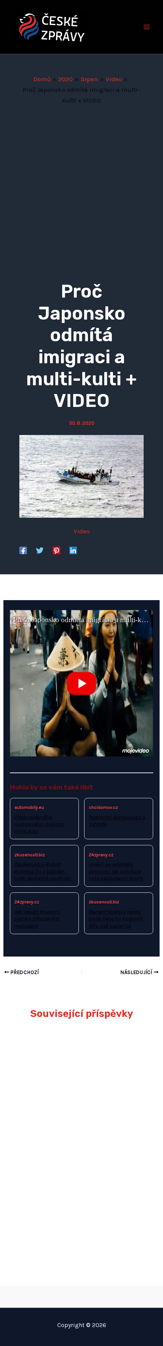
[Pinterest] (56, 550)
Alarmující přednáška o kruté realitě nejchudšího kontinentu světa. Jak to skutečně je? (76, 1055)
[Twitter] (40, 550)
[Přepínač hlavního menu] (147, 27)
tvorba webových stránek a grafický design (82, 1295)
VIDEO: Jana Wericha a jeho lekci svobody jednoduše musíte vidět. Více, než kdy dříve (80, 1110)
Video (82, 531)
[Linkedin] (73, 550)
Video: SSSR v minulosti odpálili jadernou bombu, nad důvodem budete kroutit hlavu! (76, 1221)
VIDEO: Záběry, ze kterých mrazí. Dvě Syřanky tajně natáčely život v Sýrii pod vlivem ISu (80, 1166)
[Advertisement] (81, 191)
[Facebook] (23, 550)
